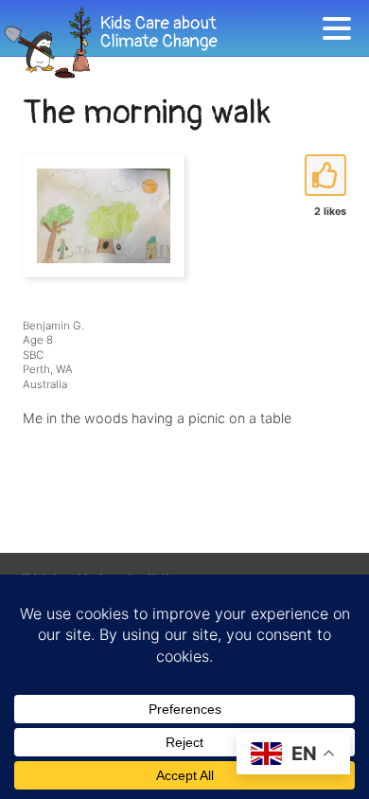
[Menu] (341, 32)
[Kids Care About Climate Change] (161, 43)
